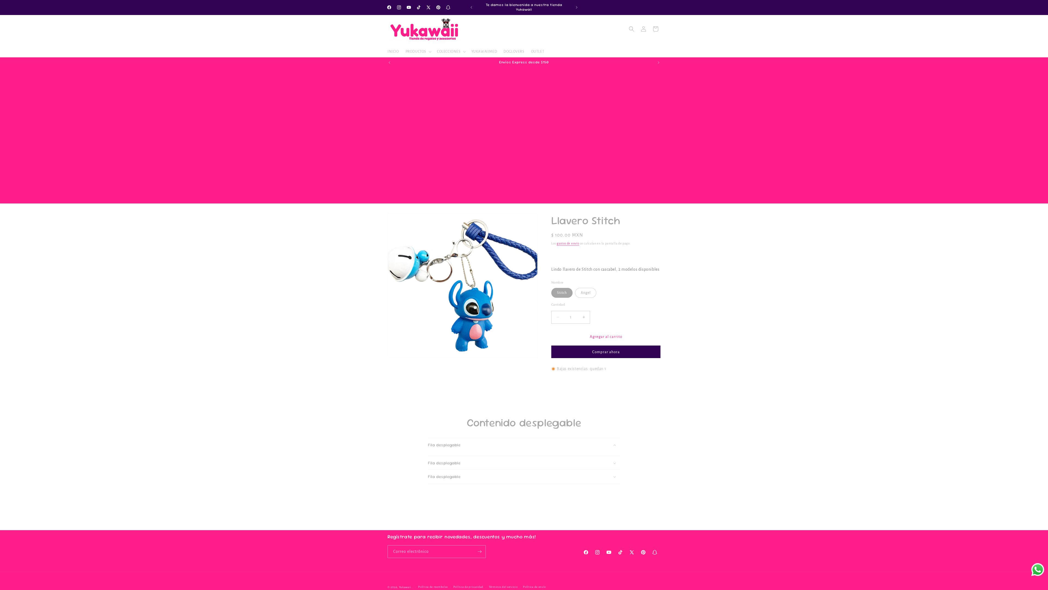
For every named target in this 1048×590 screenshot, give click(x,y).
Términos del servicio (503, 586)
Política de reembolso (433, 586)
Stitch (562, 292)
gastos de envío (568, 243)
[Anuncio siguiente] (577, 7)
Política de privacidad (468, 586)
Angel (586, 292)
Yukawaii (405, 587)
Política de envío (534, 586)
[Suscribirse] (480, 551)
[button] (418, 51)
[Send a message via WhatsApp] (1037, 569)
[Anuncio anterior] (471, 7)
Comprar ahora (606, 352)
